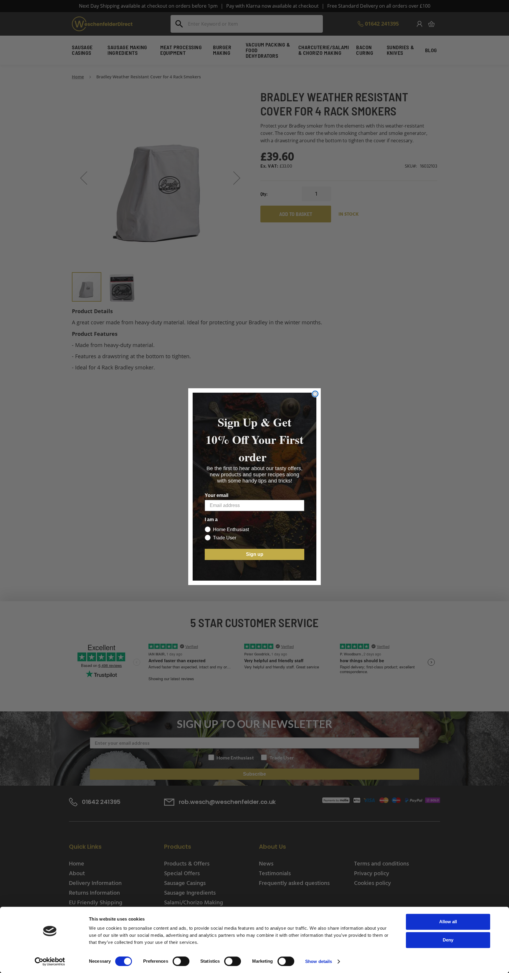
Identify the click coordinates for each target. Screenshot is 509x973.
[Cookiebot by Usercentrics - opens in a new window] (50, 961)
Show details (318, 961)
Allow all (448, 921)
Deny (448, 939)
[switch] (181, 962)
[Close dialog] (315, 394)
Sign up (254, 554)
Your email (216, 495)
